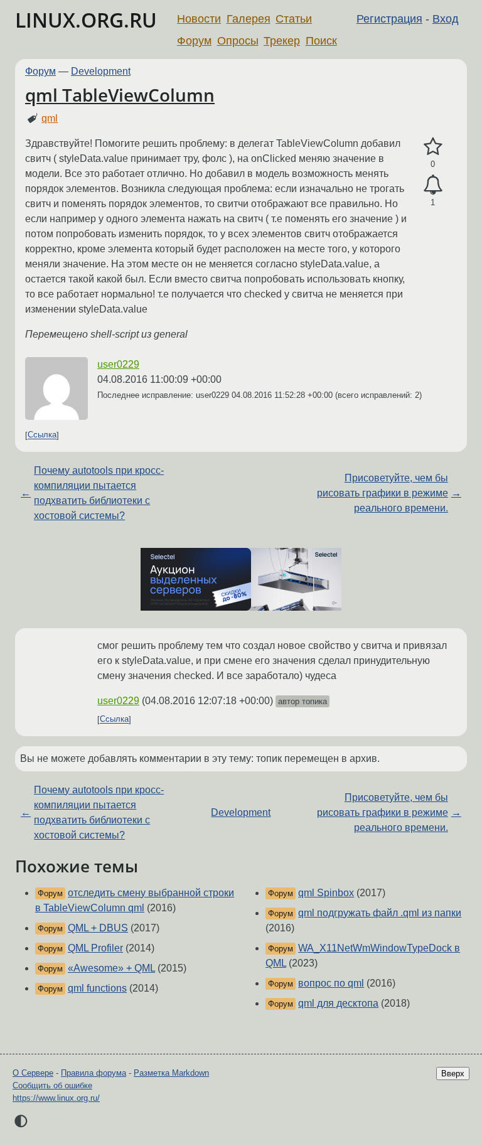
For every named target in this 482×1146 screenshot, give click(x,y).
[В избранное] (433, 147)
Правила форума (93, 1073)
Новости (199, 19)
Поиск (321, 41)
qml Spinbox (326, 892)
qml (49, 118)
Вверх (452, 1073)
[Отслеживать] (433, 185)
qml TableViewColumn (120, 95)
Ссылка (42, 435)
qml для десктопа (338, 1003)
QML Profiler (95, 948)
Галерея (248, 19)
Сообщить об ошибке (52, 1085)
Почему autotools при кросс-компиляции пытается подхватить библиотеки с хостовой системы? (99, 493)
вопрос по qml (331, 983)
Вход (445, 19)
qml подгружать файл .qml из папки (379, 913)
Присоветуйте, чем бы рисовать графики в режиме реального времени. (382, 493)
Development (101, 71)
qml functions (97, 988)
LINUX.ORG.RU (86, 19)
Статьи (294, 19)
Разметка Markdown (171, 1073)
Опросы (238, 41)
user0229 (118, 364)
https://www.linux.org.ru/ (56, 1098)
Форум (194, 41)
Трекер (282, 41)
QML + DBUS (98, 928)
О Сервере (33, 1073)
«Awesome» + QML (111, 968)
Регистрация (389, 19)
